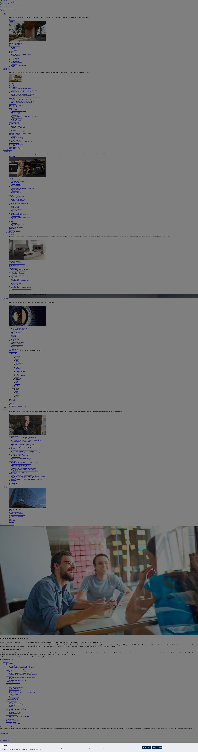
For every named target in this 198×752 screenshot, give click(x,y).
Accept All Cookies (157, 747)
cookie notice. (39, 749)
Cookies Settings (146, 747)
